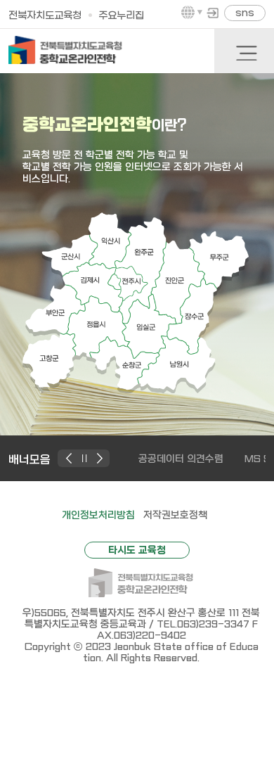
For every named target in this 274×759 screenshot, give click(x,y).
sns (244, 13)
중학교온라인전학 (65, 50)
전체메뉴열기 (245, 52)
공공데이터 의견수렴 (180, 458)
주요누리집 (121, 16)
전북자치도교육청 (44, 16)
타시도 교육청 (137, 550)
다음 (100, 458)
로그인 (213, 13)
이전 (71, 458)
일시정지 (85, 458)
